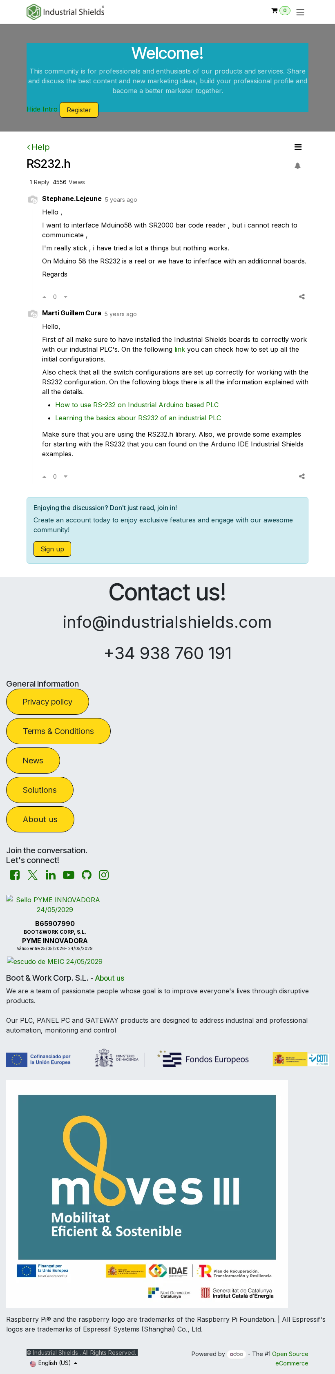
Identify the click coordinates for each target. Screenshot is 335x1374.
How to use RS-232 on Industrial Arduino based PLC (137, 405)
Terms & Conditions (58, 731)
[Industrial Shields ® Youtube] (68, 875)
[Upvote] (44, 296)
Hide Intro (42, 109)
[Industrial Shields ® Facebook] (14, 875)
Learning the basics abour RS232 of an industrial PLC (138, 418)
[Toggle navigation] (300, 11)
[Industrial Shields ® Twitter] (32, 875)
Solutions (40, 790)
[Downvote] (65, 296)
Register (79, 110)
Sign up (52, 549)
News (33, 760)
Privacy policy (47, 702)
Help (40, 147)
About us (40, 819)
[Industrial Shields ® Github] (86, 875)
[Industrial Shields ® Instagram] (103, 875)
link (180, 349)
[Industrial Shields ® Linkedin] (50, 875)
